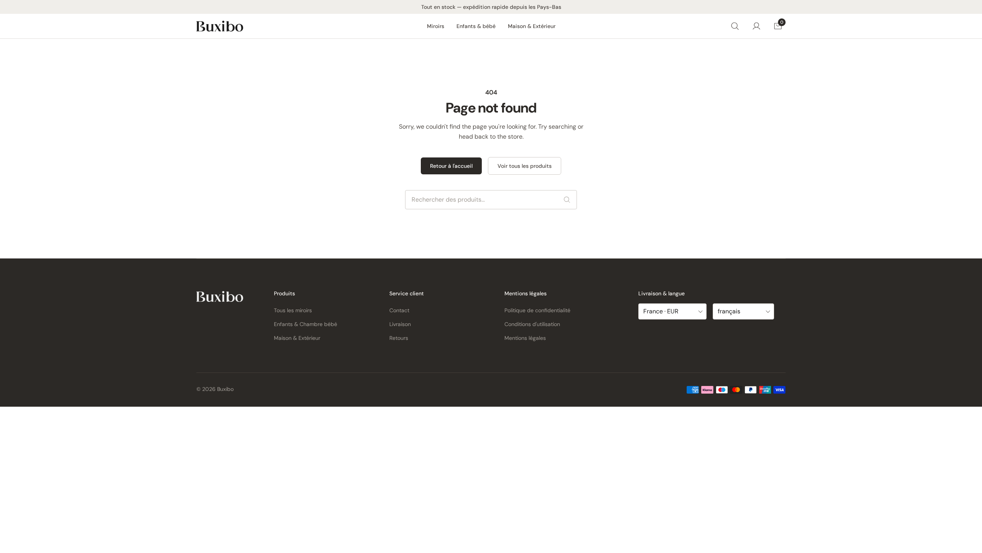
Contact (399, 310)
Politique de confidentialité (537, 310)
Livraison (400, 324)
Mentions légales (525, 337)
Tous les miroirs (293, 310)
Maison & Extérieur (531, 26)
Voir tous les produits (525, 165)
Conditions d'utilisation (532, 324)
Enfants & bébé (476, 26)
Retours (398, 337)
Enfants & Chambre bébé (305, 324)
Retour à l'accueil (451, 165)
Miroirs (435, 26)
